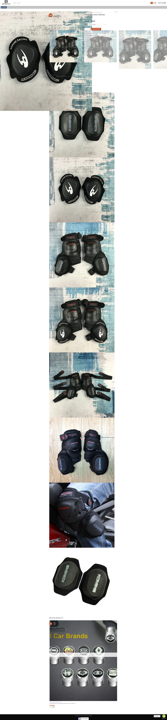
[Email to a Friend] (90, 38)
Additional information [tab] (62, 76)
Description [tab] (52, 76)
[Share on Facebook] (86, 38)
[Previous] (50, 70)
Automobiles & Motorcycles (95, 12)
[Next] (54, 27)
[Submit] (151, 3)
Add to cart (96, 29)
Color (85, 24)
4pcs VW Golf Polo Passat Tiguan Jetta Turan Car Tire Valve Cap (62, 703)
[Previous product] (117, 12)
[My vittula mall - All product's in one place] (6, 3)
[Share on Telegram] (95, 38)
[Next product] (115, 12)
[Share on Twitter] (88, 38)
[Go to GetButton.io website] (164, 718)
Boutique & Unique (88, 715)
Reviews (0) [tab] (71, 76)
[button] (155, 3)
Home (85, 12)
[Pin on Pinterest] (93, 38)
